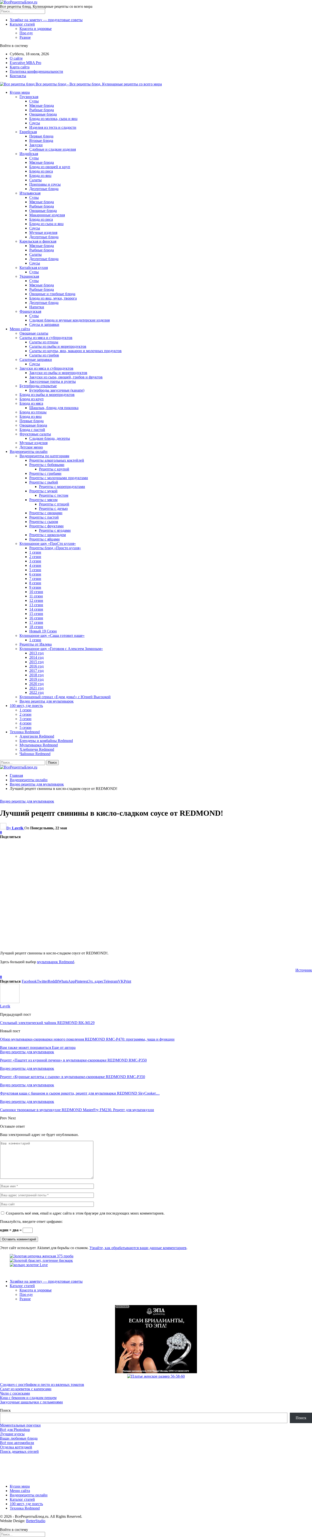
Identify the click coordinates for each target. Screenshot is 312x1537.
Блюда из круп (32, 399)
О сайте (16, 58)
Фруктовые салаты (35, 434)
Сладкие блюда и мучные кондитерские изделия (69, 320)
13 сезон (36, 605)
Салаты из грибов (44, 355)
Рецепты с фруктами (46, 526)
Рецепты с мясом (43, 500)
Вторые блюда (41, 140)
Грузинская (29, 97)
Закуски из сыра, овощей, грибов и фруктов (66, 377)
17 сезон (36, 622)
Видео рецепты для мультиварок (47, 701)
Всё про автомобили (17, 1443)
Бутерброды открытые (38, 386)
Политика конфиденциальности (36, 71)
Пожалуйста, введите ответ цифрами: (31, 1221)
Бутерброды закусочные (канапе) (56, 390)
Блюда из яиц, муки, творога (53, 298)
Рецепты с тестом (53, 495)
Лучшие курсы (12, 1434)
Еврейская (28, 132)
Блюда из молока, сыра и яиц (53, 119)
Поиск (5, 1410)
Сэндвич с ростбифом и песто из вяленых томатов (42, 1384)
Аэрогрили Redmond (37, 736)
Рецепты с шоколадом (47, 535)
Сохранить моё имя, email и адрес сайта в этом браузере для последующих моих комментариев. (85, 1213)
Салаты (35, 180)
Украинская (29, 276)
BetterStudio (35, 1521)
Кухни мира (20, 92)
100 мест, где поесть (26, 706)
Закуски (36, 145)
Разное (25, 37)
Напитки (36, 307)
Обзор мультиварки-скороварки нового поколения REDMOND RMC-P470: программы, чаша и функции (87, 1039)
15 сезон (36, 614)
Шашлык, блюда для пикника (53, 408)
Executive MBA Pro (25, 63)
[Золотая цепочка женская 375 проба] (41, 1256)
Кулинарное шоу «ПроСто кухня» (48, 543)
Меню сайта (20, 329)
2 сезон (35, 557)
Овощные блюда (43, 114)
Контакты (18, 76)
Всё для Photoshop (15, 1429)
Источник (303, 970)
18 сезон (36, 627)
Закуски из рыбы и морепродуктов (58, 373)
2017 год (36, 670)
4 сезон (35, 565)
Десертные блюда (43, 189)
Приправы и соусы (45, 184)
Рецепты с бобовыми (46, 465)
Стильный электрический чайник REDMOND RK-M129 (47, 1023)
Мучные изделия (43, 232)
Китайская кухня (34, 267)
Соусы (34, 123)
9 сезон (35, 587)
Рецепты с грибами (45, 473)
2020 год (36, 684)
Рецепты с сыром (43, 522)
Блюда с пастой (32, 430)
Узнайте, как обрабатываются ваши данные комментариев (137, 1248)
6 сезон (35, 574)
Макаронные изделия (47, 215)
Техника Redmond (25, 732)
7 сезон (35, 578)
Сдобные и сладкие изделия (52, 149)
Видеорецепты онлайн (29, 451)
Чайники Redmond (35, 754)
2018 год (36, 675)
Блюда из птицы (33, 412)
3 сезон (35, 561)
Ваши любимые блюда (19, 1438)
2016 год (36, 666)
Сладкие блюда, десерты (49, 438)
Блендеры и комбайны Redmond (46, 741)
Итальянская (30, 193)
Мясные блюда (41, 105)
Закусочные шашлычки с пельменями (31, 1402)
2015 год (36, 662)
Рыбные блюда (41, 110)
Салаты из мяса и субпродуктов (46, 338)
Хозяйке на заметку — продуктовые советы (46, 20)
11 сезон (36, 596)
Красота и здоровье (36, 29)
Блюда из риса (41, 171)
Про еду (26, 33)
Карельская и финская (38, 241)
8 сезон (35, 583)
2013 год (36, 653)
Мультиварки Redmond (39, 745)
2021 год (36, 688)
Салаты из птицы (43, 342)
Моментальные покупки (20, 1425)
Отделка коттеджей (16, 1447)
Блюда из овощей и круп (49, 167)
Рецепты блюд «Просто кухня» (55, 548)
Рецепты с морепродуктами (62, 487)
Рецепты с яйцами (44, 539)
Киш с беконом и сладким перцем (28, 1398)
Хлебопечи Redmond (37, 749)
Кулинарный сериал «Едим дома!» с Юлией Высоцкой (65, 697)
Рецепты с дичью (53, 508)
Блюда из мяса (31, 403)
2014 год (36, 657)
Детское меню (31, 447)
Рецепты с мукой (43, 491)
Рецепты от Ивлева (36, 644)
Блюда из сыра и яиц (46, 224)
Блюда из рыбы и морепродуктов (47, 395)
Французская (30, 311)
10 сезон (36, 592)
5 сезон (35, 570)
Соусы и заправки (44, 324)
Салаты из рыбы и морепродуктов (57, 346)
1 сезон (35, 552)
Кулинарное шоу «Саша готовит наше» (52, 635)
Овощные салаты (34, 333)
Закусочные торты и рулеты (52, 381)
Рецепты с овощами (45, 513)
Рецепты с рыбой (43, 482)
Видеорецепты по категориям (44, 456)
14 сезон (36, 609)
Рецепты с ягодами (55, 530)
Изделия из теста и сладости (52, 127)
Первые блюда (41, 136)
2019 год (36, 679)
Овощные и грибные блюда (52, 294)
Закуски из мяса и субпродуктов (46, 368)
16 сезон (36, 618)
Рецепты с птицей (54, 504)
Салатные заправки (36, 359)
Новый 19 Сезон (43, 631)
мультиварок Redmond (55, 962)
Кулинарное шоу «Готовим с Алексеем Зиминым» (61, 649)
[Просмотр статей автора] (10, 1002)
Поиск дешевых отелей (19, 1451)
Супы (34, 101)
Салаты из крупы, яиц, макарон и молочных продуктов (75, 351)
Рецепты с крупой (54, 469)
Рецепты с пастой (44, 517)
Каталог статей (22, 24)
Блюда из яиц (40, 176)
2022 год (36, 692)
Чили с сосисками (15, 1393)
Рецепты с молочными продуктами (58, 478)
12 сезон (36, 600)
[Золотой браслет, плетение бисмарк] (41, 1260)
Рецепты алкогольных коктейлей (56, 460)
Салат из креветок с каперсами (25, 1389)
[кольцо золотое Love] (29, 1265)
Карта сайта (19, 67)
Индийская (29, 154)
